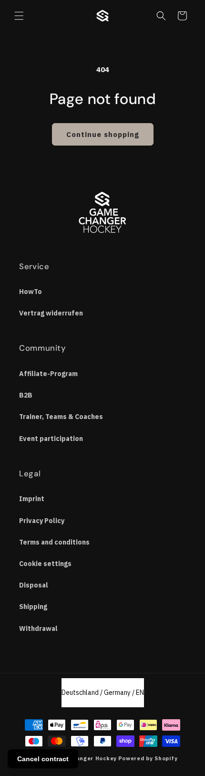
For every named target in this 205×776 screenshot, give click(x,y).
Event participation (51, 438)
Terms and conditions (54, 542)
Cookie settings (45, 563)
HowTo (30, 291)
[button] (19, 15)
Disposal (33, 585)
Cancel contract (43, 759)
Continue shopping (102, 134)
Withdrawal (38, 628)
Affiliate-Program (48, 373)
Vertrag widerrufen (51, 313)
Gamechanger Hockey (84, 758)
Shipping (33, 606)
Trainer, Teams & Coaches (61, 416)
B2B (25, 395)
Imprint (31, 498)
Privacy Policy (41, 520)
